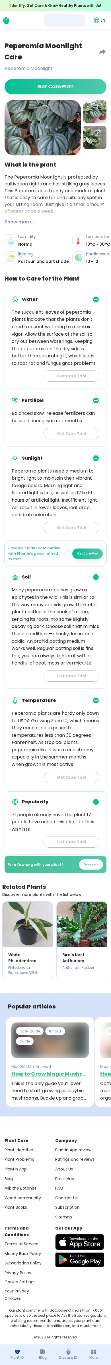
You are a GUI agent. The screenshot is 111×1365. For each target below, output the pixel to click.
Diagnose (91, 864)
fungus (55, 1031)
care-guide (30, 1031)
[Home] (6, 20)
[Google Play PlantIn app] (79, 1259)
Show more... (19, 222)
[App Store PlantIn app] (79, 1242)
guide (25, 1041)
